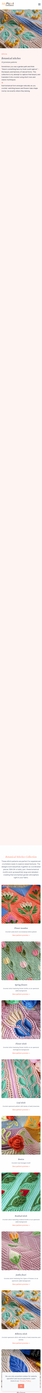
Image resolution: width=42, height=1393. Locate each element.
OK (21, 1386)
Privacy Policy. (25, 1381)
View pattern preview (20, 935)
